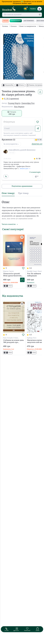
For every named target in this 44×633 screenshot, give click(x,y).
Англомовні (29, 21)
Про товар (23, 193)
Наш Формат (19, 107)
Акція (5, 21)
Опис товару (8, 193)
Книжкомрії (16, 20)
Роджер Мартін (14, 103)
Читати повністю (9, 224)
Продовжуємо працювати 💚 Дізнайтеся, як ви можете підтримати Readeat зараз (22, 2)
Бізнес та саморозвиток (27, 26)
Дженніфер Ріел (28, 103)
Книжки (14, 26)
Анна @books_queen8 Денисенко (21, 150)
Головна (5, 26)
